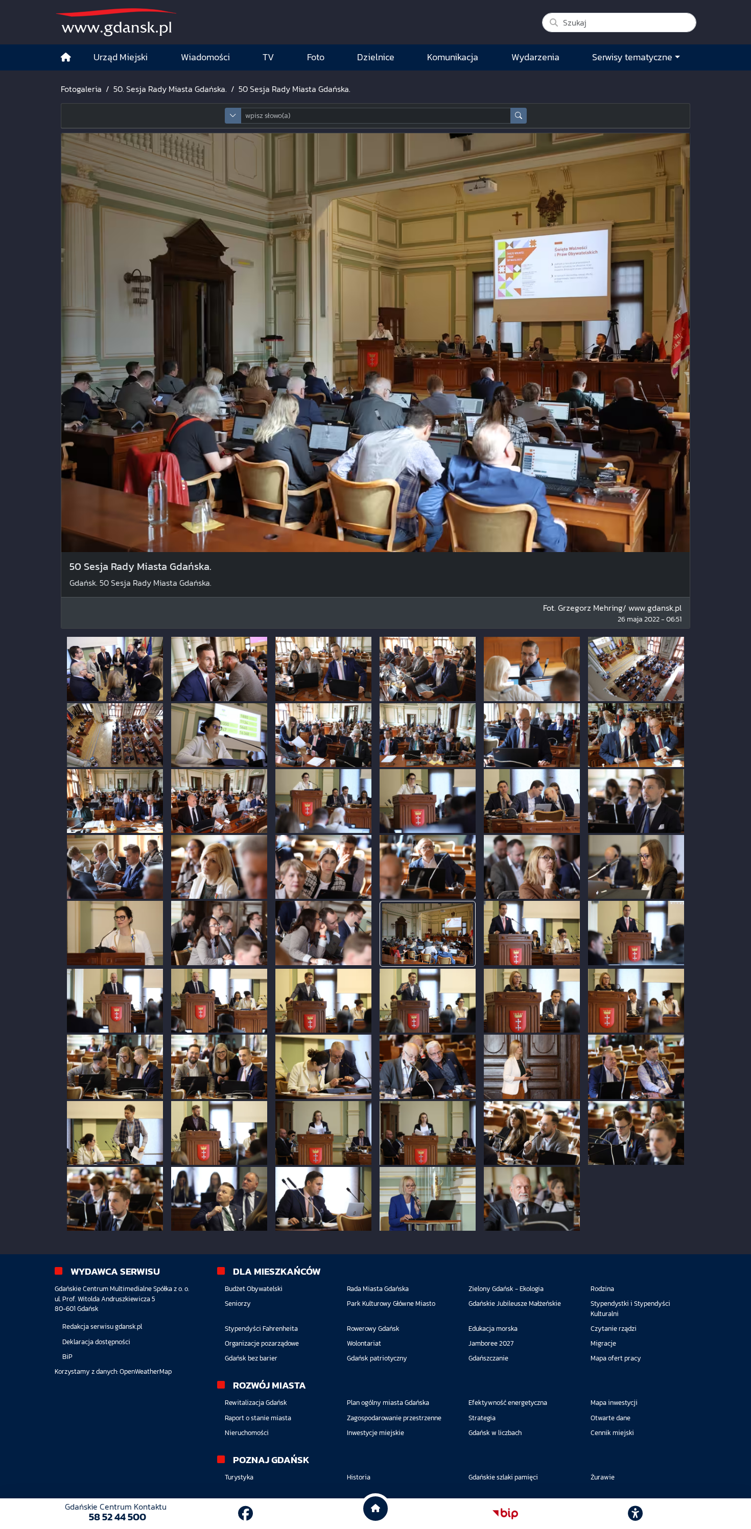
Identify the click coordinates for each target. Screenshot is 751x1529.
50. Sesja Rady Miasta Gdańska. (170, 89)
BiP (67, 1356)
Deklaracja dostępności (96, 1342)
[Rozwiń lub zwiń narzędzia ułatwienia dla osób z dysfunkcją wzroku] (635, 1513)
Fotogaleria (81, 89)
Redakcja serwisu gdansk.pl (102, 1326)
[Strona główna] (66, 57)
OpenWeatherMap (146, 1371)
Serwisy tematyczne (632, 57)
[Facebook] (245, 1513)
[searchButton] (518, 116)
